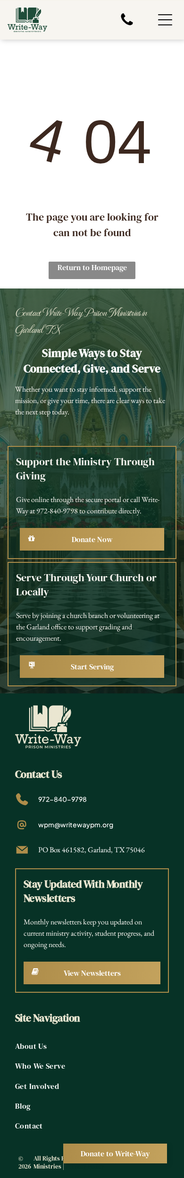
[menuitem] (92, 1046)
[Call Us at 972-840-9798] (126, 24)
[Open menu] (165, 20)
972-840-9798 (62, 799)
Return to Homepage (92, 267)
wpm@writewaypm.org (75, 824)
